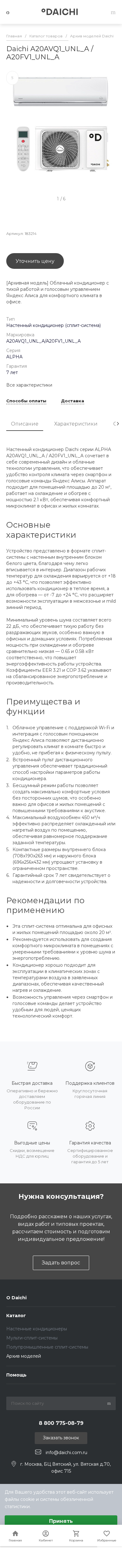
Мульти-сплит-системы (32, 1338)
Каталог (16, 1315)
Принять (61, 1521)
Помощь (16, 1375)
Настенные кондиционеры (36, 1329)
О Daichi (16, 1298)
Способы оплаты (26, 401)
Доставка (72, 401)
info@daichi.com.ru (66, 1452)
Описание (24, 424)
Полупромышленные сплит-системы (47, 1347)
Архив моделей (23, 1356)
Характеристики (76, 424)
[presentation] (117, 423)
